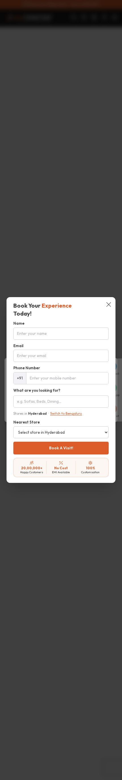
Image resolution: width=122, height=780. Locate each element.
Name (18, 323)
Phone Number (26, 368)
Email (18, 345)
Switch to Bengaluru (66, 413)
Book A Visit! (61, 448)
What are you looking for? (36, 390)
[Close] (108, 305)
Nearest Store (26, 422)
